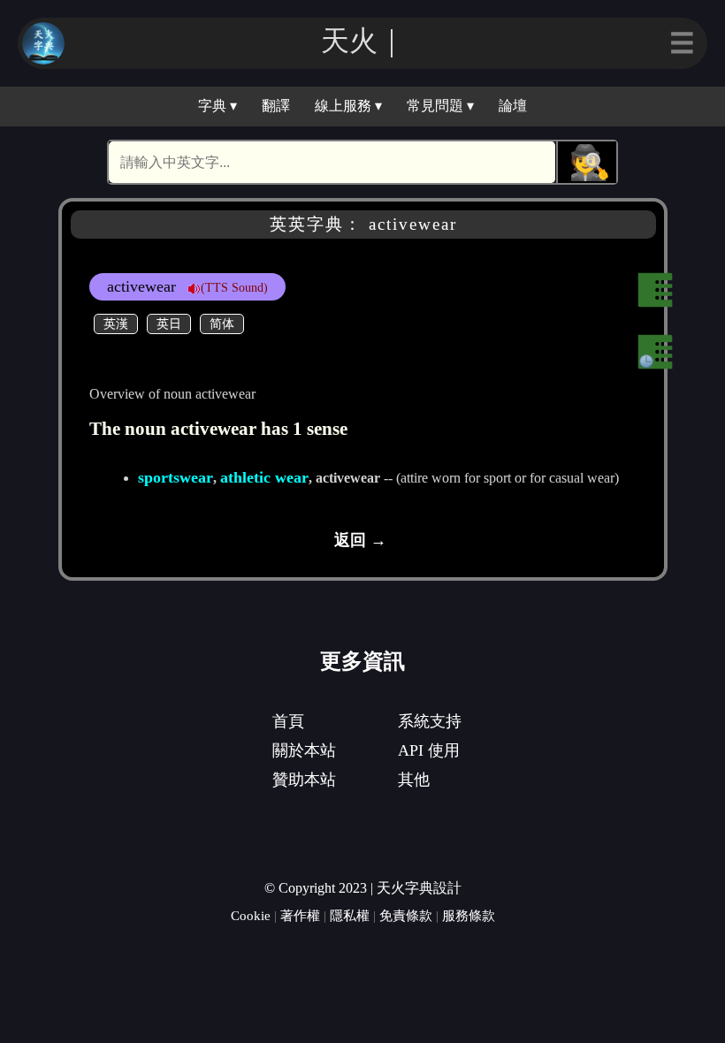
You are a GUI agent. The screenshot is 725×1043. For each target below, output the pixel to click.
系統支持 (430, 721)
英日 (168, 323)
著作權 (300, 915)
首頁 (288, 721)
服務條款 (468, 915)
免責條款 (405, 915)
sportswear (175, 477)
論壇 (513, 105)
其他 (414, 779)
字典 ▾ (217, 105)
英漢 (115, 323)
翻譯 (276, 105)
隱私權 (350, 915)
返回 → (360, 540)
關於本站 (304, 750)
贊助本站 (304, 779)
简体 (222, 323)
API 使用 (429, 750)
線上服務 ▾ (348, 105)
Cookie (251, 915)
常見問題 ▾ (440, 105)
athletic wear (264, 477)
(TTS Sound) (234, 287)
